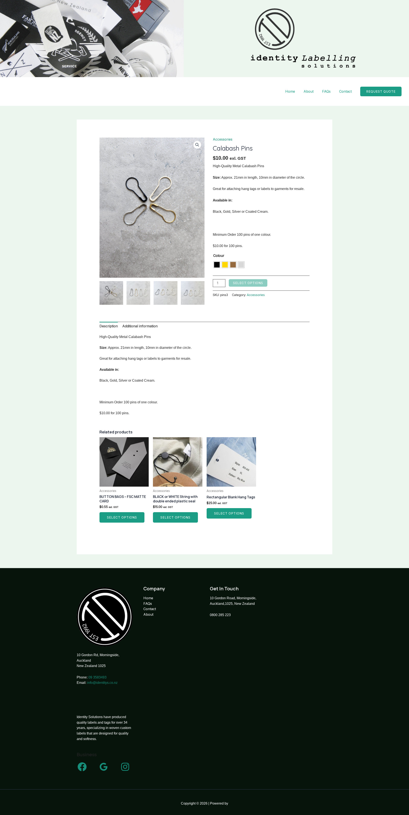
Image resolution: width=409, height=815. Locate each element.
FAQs (326, 91)
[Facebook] (82, 766)
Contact (345, 91)
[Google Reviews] (103, 766)
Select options (248, 283)
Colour (218, 255)
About (309, 91)
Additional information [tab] (140, 326)
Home (290, 91)
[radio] (217, 265)
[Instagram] (125, 766)
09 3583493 (97, 677)
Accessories (222, 139)
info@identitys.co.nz (102, 682)
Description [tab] (108, 326)
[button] (381, 91)
